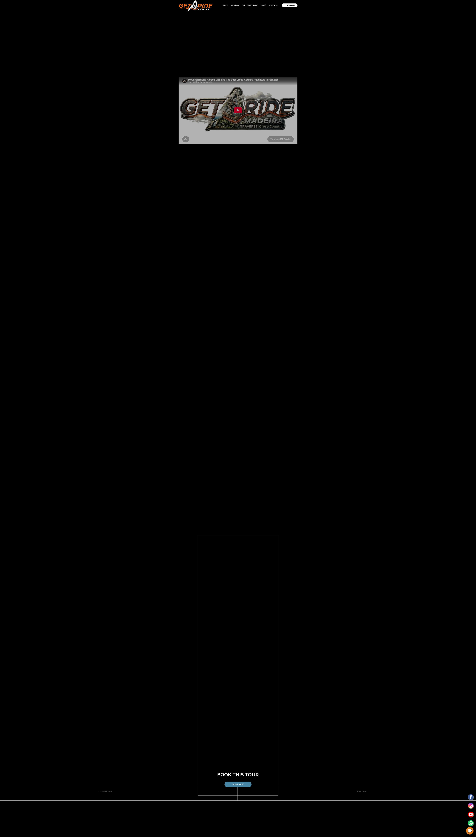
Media (263, 5)
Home (225, 5)
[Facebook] (471, 797)
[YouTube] (471, 814)
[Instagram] (471, 805)
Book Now (238, 784)
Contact (273, 5)
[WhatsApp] (471, 823)
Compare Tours (249, 5)
